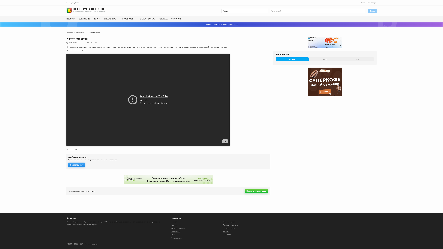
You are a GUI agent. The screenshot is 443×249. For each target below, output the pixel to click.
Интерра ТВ (80, 32)
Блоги (97, 19)
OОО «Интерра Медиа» (89, 244)
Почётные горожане (230, 225)
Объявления (85, 19)
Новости (70, 19)
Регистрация (372, 3)
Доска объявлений (178, 228)
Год (357, 59)
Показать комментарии (256, 191)
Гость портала (176, 238)
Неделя (292, 59)
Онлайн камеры (147, 19)
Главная (69, 32)
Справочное (175, 231)
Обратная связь (229, 228)
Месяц (324, 59)
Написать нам (76, 165)
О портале (227, 235)
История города (229, 222)
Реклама (163, 19)
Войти (363, 3)
